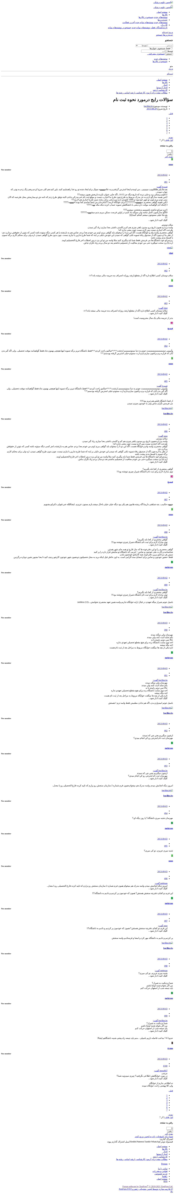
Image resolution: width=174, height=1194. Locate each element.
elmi (171, 253)
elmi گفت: (162, 308)
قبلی (171, 113)
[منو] (172, 5)
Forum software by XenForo (147, 1186)
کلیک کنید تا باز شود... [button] (157, 220)
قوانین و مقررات (160, 1171)
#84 (165, 346)
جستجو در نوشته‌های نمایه (119, 27)
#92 (165, 731)
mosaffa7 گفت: (160, 1071)
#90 (165, 630)
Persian (164, 1164)
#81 (165, 182)
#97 (165, 921)
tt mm (170, 1048)
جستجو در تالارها (146, 17)
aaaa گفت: (162, 436)
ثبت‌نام (170, 74)
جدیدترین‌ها (162, 20)
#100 (165, 1066)
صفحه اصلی (161, 12)
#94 (165, 813)
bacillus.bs (148, 106)
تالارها (164, 15)
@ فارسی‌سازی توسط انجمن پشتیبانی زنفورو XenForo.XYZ (146, 1189)
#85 (165, 381)
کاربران (164, 25)
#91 (165, 675)
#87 (165, 499)
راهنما (164, 1176)
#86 (165, 431)
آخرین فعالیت (128, 22)
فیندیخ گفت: (162, 187)
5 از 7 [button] (161, 140)
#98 (165, 966)
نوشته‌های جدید (160, 17)
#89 (165, 585)
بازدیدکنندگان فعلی (158, 27)
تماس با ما (162, 1168)
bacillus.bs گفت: (160, 537)
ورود (171, 69)
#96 (165, 878)
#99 (165, 1016)
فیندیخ (170, 328)
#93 (165, 766)
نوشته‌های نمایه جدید (144, 22)
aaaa (171, 164)
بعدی (170, 137)
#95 (165, 846)
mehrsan (169, 567)
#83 (165, 303)
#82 (165, 271)
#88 (165, 532)
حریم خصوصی (160, 1174)
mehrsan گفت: (161, 883)
